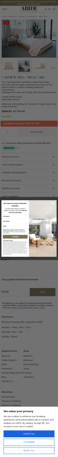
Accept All (29, 434)
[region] (29, 432)
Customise (29, 442)
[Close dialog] (53, 203)
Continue (15, 237)
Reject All (29, 450)
